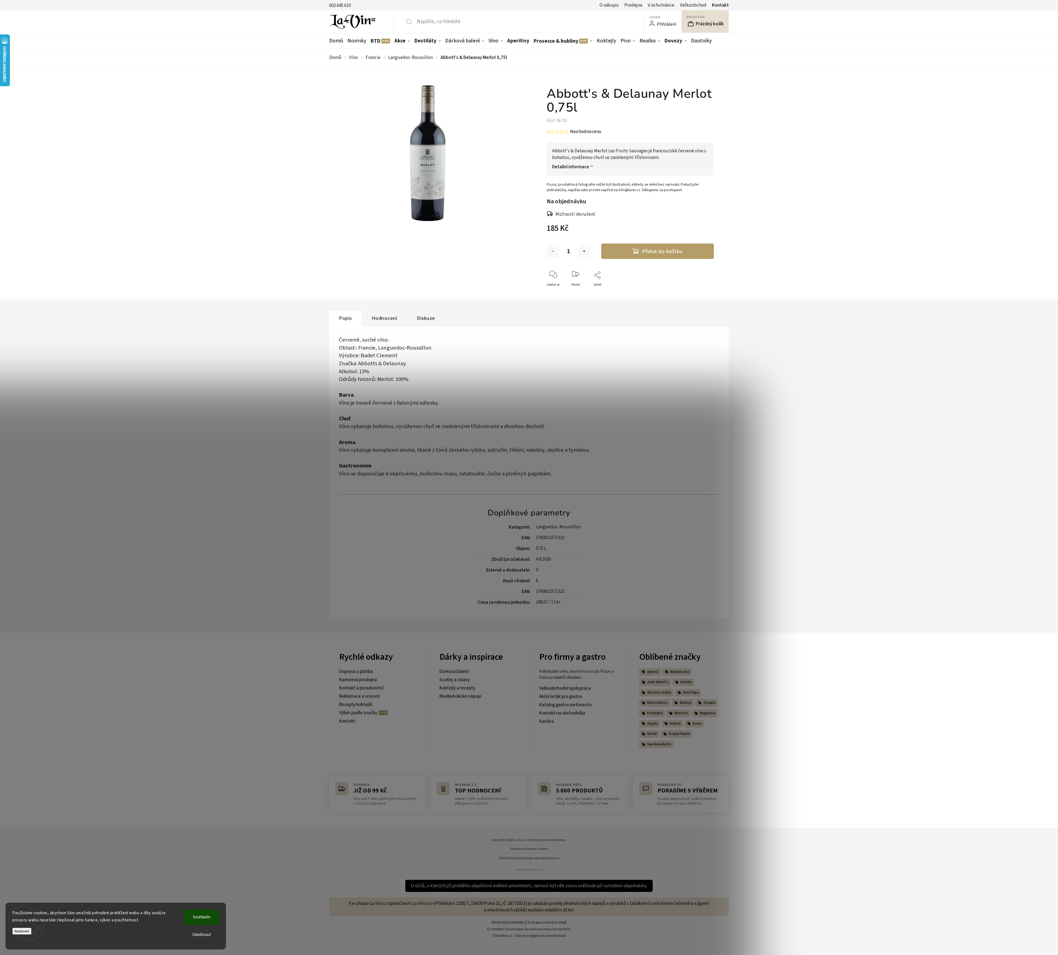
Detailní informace (570, 167)
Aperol (652, 671)
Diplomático (657, 702)
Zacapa (709, 702)
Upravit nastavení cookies (529, 848)
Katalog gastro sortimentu (565, 705)
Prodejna (633, 5)
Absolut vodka (659, 692)
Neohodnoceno (585, 131)
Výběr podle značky (358, 713)
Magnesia (707, 713)
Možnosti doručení (575, 214)
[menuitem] (337, 40)
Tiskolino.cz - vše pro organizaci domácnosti (529, 935)
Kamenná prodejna (358, 680)
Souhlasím (201, 917)
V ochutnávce (661, 5)
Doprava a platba (356, 671)
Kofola (675, 723)
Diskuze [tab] (426, 318)
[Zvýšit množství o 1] (584, 251)
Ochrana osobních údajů (547, 922)
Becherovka (679, 671)
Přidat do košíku (662, 251)
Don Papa (690, 692)
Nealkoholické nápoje (460, 696)
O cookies (495, 929)
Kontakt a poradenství (361, 688)
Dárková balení (454, 671)
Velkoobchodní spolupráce (565, 688)
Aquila (652, 723)
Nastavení (22, 931)
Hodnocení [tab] (384, 318)
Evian (697, 723)
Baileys (685, 702)
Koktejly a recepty (457, 688)
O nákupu (609, 5)
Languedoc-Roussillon (558, 527)
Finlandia (654, 713)
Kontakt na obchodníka (562, 713)
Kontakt (720, 5)
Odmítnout (201, 935)
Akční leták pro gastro (560, 696)
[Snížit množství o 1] (553, 251)
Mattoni (681, 713)
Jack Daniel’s (657, 682)
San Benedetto (659, 744)
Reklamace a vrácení (359, 696)
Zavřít (705, 293)
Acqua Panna (679, 733)
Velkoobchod (693, 5)
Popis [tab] (345, 318)
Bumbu (686, 682)
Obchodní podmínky (507, 922)
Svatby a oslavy (454, 680)
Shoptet (515, 858)
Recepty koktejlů (355, 704)
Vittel (652, 733)
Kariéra (546, 721)
